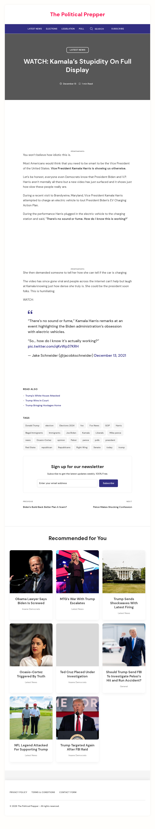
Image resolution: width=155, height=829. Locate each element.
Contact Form (67, 792)
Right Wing (81, 447)
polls (97, 440)
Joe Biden (71, 432)
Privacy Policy (18, 792)
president (110, 440)
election (49, 425)
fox (82, 425)
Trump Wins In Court (37, 400)
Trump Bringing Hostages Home (43, 405)
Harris (119, 425)
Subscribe (117, 28)
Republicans (64, 447)
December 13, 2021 (110, 355)
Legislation (68, 28)
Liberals (100, 432)
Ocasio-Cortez (44, 440)
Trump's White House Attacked (42, 395)
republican (46, 447)
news (28, 440)
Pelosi (74, 440)
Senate (97, 447)
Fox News (94, 425)
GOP (107, 425)
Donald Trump (32, 425)
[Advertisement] (77, 128)
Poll (81, 28)
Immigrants (54, 432)
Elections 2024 (66, 425)
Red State (30, 447)
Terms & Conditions (43, 792)
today (109, 447)
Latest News (35, 28)
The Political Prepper (77, 14)
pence (86, 440)
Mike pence (115, 432)
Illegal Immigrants (34, 432)
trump (122, 447)
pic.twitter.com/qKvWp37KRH (53, 346)
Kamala (86, 432)
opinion (61, 440)
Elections (51, 28)
